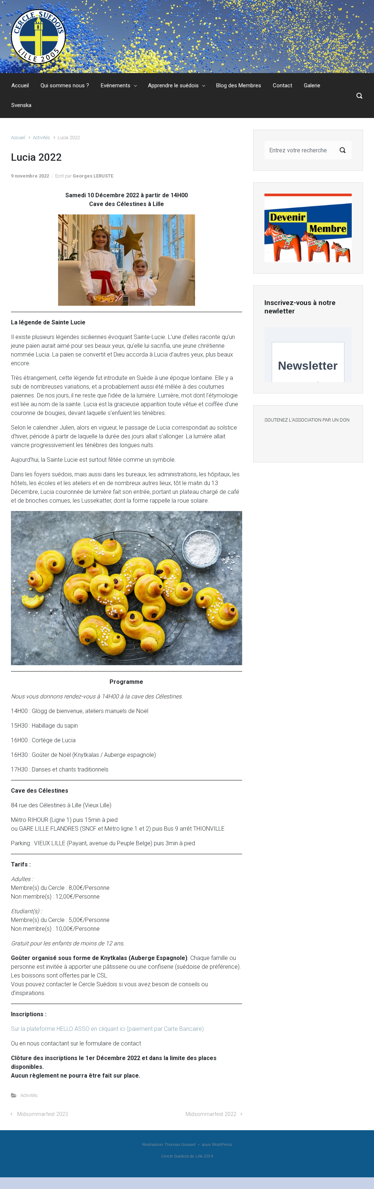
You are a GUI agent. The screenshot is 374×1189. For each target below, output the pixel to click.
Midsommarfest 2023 (42, 1114)
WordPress (222, 1144)
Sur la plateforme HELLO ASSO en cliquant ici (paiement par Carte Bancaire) (107, 1028)
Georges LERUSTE (93, 176)
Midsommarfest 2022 (211, 1114)
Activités (41, 137)
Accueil (18, 137)
